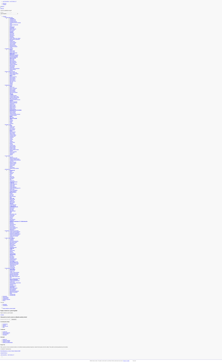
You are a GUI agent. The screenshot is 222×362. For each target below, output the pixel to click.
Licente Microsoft (13, 204)
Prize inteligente (13, 290)
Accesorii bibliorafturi (14, 56)
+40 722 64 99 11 (6, 1)
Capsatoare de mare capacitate (15, 22)
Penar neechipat (12, 131)
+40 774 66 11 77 (13, 1)
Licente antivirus (13, 205)
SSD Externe (12, 202)
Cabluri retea (12, 189)
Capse (11, 25)
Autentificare (5, 305)
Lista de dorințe (5, 333)
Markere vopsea (13, 104)
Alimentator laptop (13, 247)
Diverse (11, 154)
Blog (4, 327)
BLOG (4, 300)
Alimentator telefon (13, 258)
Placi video (12, 209)
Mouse (11, 171)
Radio (11, 293)
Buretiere (11, 40)
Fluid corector (12, 29)
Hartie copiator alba (13, 72)
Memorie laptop (12, 245)
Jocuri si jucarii (12, 164)
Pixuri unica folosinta (13, 92)
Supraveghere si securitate (10, 268)
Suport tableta (12, 250)
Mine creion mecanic (13, 98)
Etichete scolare (12, 147)
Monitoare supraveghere (14, 274)
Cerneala (11, 120)
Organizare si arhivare (9, 48)
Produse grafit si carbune (14, 168)
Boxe (11, 174)
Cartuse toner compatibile (14, 232)
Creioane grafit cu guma (14, 96)
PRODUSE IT (8, 169)
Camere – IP (12, 271)
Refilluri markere (13, 108)
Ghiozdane (12, 137)
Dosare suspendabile (13, 52)
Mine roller (12, 117)
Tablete (11, 249)
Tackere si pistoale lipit (14, 24)
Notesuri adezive (13, 69)
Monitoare (11, 222)
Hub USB (11, 178)
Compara (4, 4)
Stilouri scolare (12, 133)
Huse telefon (12, 256)
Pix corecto (12, 30)
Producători (5, 296)
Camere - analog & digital (14, 272)
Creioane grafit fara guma (14, 97)
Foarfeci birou (12, 41)
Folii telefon (12, 257)
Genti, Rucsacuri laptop (14, 241)
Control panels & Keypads (14, 280)
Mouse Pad (12, 172)
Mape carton (12, 60)
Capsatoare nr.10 (13, 20)
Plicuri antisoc (12, 79)
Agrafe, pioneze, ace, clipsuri (15, 38)
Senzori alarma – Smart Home (15, 282)
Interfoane (11, 284)
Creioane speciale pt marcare (15, 99)
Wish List (4, 3)
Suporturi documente (13, 46)
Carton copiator (12, 74)
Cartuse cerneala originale (14, 234)
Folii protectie (12, 66)
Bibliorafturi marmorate (14, 54)
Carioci (11, 138)
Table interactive (13, 224)
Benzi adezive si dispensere (15, 39)
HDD (11, 211)
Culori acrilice (12, 142)
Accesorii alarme (13, 283)
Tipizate (11, 82)
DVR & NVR (12, 270)
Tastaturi (11, 173)
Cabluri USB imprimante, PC (15, 188)
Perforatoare (12, 37)
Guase (11, 140)
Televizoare (12, 225)
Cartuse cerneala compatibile (15, 231)
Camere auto (12, 266)
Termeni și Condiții (126, 360)
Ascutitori (11, 123)
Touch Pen (12, 252)
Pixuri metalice (12, 90)
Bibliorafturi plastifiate (14, 55)
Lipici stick (12, 34)
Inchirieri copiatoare (6, 299)
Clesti (11, 23)
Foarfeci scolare (12, 148)
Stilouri (11, 119)
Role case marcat (13, 80)
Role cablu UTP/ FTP (14, 275)
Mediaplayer (12, 229)
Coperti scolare (12, 145)
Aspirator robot (12, 294)
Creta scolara (12, 152)
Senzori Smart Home (13, 287)
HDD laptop (12, 244)
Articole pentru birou (9, 17)
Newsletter (5, 334)
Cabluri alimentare (13, 187)
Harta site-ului (5, 326)
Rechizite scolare (8, 124)
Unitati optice (12, 215)
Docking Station (13, 259)
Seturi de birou (12, 44)
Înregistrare (5, 304)
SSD (10, 213)
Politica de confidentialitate (8, 342)
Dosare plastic (12, 50)
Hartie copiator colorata (14, 73)
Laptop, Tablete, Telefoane (10, 237)
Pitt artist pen (12, 167)
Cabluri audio (12, 184)
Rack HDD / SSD (13, 214)
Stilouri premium (13, 113)
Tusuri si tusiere (12, 43)
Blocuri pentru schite (13, 157)
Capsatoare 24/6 (13, 19)
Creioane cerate (12, 136)
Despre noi (5, 339)
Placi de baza (12, 207)
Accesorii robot (12, 295)
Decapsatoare (12, 26)
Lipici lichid (12, 33)
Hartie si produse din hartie (10, 71)
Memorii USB (12, 199)
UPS (10, 179)
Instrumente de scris (8, 85)
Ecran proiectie (12, 226)
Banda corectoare (13, 28)
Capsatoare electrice (13, 21)
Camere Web (12, 177)
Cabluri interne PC (13, 191)
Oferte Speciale (5, 297)
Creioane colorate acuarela (14, 158)
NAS (11, 277)
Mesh (11, 197)
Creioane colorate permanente (15, 159)
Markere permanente (13, 101)
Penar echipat (12, 132)
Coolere (11, 218)
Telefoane (11, 255)
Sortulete (11, 153)
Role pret (11, 81)
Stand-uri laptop (13, 243)
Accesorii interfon (13, 285)
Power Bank (12, 260)
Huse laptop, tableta (13, 242)
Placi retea (11, 195)
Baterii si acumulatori (13, 292)
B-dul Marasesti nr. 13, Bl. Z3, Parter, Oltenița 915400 (10, 350)
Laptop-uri (12, 240)
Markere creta (12, 107)
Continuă (2, 314)
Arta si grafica (7, 155)
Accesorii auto (12, 267)
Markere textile (12, 105)
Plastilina (11, 150)
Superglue (11, 36)
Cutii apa (11, 144)
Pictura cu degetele (13, 151)
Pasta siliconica (12, 219)
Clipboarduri (12, 67)
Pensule (11, 143)
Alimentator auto (13, 265)
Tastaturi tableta (12, 253)
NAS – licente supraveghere (15, 278)
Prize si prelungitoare (13, 190)
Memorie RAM (12, 210)
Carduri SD (12, 200)
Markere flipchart (13, 106)
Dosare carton (12, 51)
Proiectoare (12, 223)
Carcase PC (12, 216)
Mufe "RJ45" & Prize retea (15, 276)
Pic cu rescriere (12, 128)
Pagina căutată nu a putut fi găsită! (9, 308)
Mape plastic (12, 59)
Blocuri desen (12, 129)
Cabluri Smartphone (13, 183)
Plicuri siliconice (13, 78)
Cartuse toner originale (14, 235)
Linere (11, 122)
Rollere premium (13, 111)
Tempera (11, 141)
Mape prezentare (13, 61)
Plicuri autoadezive (13, 76)
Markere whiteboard (13, 102)
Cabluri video (12, 185)
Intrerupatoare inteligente (14, 291)
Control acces (12, 281)
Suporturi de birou (13, 45)
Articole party (12, 165)
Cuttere (11, 47)
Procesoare (12, 208)
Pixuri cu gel (12, 87)
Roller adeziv (12, 35)
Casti (11, 175)
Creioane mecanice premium (15, 114)
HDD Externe (12, 201)
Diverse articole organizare (14, 68)
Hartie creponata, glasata (14, 149)
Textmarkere (12, 103)
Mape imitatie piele (13, 62)
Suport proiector (13, 228)
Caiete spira (12, 127)
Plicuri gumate (12, 77)
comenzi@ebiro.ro (3, 352)
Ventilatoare (12, 220)
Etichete (11, 84)
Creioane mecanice (13, 95)
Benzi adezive (12, 65)
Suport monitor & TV (14, 227)
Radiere (11, 121)
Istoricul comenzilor (6, 332)
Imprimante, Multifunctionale (15, 233)
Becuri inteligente (13, 288)
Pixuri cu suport (12, 89)
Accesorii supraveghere (14, 273)
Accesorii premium (13, 115)
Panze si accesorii (13, 162)
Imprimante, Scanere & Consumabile (12, 230)
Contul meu (5, 331)
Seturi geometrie (13, 146)
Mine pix (11, 93)
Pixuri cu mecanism (13, 88)
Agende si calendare (13, 64)
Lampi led (11, 246)
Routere (11, 193)
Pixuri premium (12, 91)
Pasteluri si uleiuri (13, 163)
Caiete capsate (12, 126)
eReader (11, 251)
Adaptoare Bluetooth (13, 181)
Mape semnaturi (13, 63)
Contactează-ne (5, 298)
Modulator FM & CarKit (14, 262)
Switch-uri (12, 194)
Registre (11, 70)
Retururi (4, 325)
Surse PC (11, 217)
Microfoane (12, 176)
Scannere (11, 236)
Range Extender (13, 196)
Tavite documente (13, 42)
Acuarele (11, 139)
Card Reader (12, 180)
